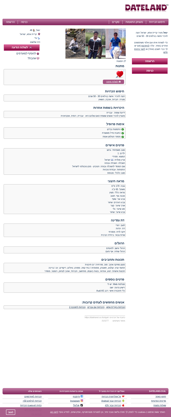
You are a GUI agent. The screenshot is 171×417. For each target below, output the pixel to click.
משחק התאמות (134, 22)
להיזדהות (145, 46)
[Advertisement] (63, 9)
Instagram (75, 401)
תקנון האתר (160, 396)
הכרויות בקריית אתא (115, 307)
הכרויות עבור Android (111, 401)
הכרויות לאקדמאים (33, 396)
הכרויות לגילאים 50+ (32, 401)
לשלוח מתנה (112, 81)
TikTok (76, 405)
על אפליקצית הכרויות (111, 396)
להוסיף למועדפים (26, 53)
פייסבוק (76, 396)
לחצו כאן (54, 412)
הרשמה (10, 22)
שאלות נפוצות (159, 405)
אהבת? (32, 58)
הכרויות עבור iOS (113, 405)
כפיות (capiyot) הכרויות (31, 405)
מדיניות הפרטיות (158, 401)
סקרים (115, 22)
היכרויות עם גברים (96, 307)
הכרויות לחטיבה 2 (77, 307)
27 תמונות (121, 61)
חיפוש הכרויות (157, 22)
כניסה (24, 22)
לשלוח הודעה (20, 47)
